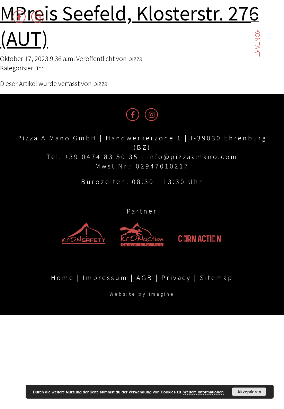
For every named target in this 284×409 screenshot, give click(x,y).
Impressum (105, 277)
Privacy (176, 277)
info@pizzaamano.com (192, 156)
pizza (135, 58)
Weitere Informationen (203, 391)
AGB (144, 277)
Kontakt (258, 43)
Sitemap (216, 277)
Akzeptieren (249, 392)
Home (62, 277)
